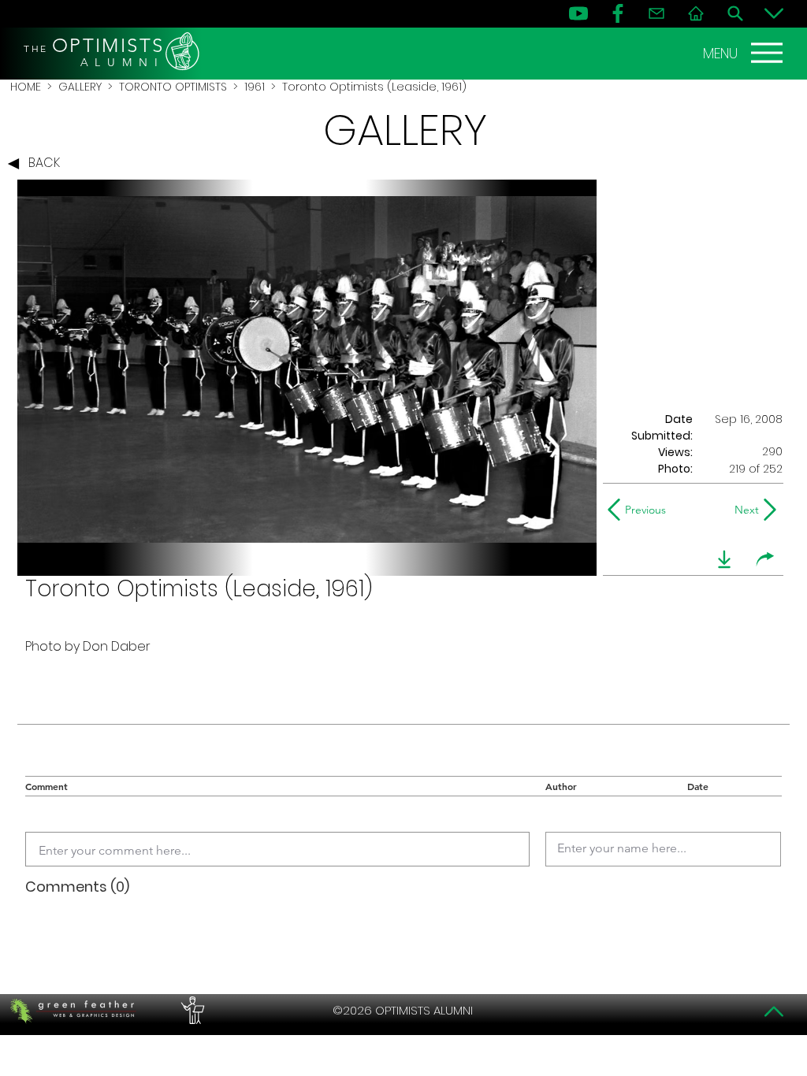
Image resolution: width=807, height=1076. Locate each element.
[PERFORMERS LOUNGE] (190, 1010)
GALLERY (80, 87)
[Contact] (656, 13)
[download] (724, 559)
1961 (254, 87)
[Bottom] (774, 13)
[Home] (695, 13)
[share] (765, 559)
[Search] (735, 13)
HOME (25, 87)
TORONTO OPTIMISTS (173, 87)
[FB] (617, 13)
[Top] (774, 1011)
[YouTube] (578, 13)
